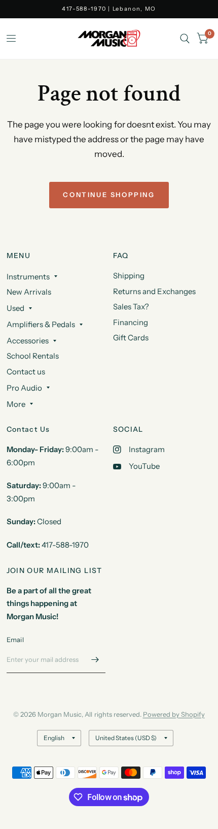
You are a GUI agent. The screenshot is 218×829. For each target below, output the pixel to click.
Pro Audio (24, 388)
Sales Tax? (131, 306)
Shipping (128, 275)
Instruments (28, 276)
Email (15, 639)
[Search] (184, 38)
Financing (130, 322)
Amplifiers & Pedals (41, 324)
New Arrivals (29, 292)
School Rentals (33, 356)
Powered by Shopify (174, 714)
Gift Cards (131, 337)
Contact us (26, 371)
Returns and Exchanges (154, 291)
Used (15, 308)
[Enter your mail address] (95, 660)
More (16, 404)
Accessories (28, 340)
